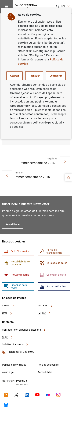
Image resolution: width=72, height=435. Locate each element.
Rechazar (34, 75)
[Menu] (6, 6)
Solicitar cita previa (13, 344)
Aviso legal (8, 372)
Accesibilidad (45, 372)
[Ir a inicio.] (26, 6)
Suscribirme (13, 224)
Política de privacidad (14, 364)
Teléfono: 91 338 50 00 (21, 351)
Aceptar (14, 75)
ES (63, 6)
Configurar (56, 75)
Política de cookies (48, 364)
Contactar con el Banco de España (21, 329)
